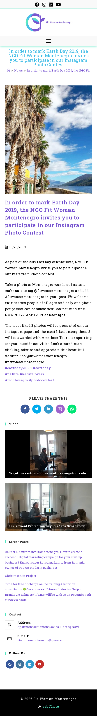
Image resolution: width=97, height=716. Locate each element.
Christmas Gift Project (20, 576)
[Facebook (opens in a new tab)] (38, 4)
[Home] (8, 70)
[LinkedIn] (29, 664)
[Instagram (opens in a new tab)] (44, 4)
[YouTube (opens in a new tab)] (58, 4)
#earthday (42, 368)
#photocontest (41, 380)
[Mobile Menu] (48, 41)
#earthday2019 (17, 368)
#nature (12, 374)
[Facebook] (10, 664)
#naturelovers (32, 374)
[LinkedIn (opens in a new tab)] (51, 4)
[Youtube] (39, 664)
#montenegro (16, 380)
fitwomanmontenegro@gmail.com (42, 640)
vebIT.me (50, 706)
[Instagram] (20, 664)
